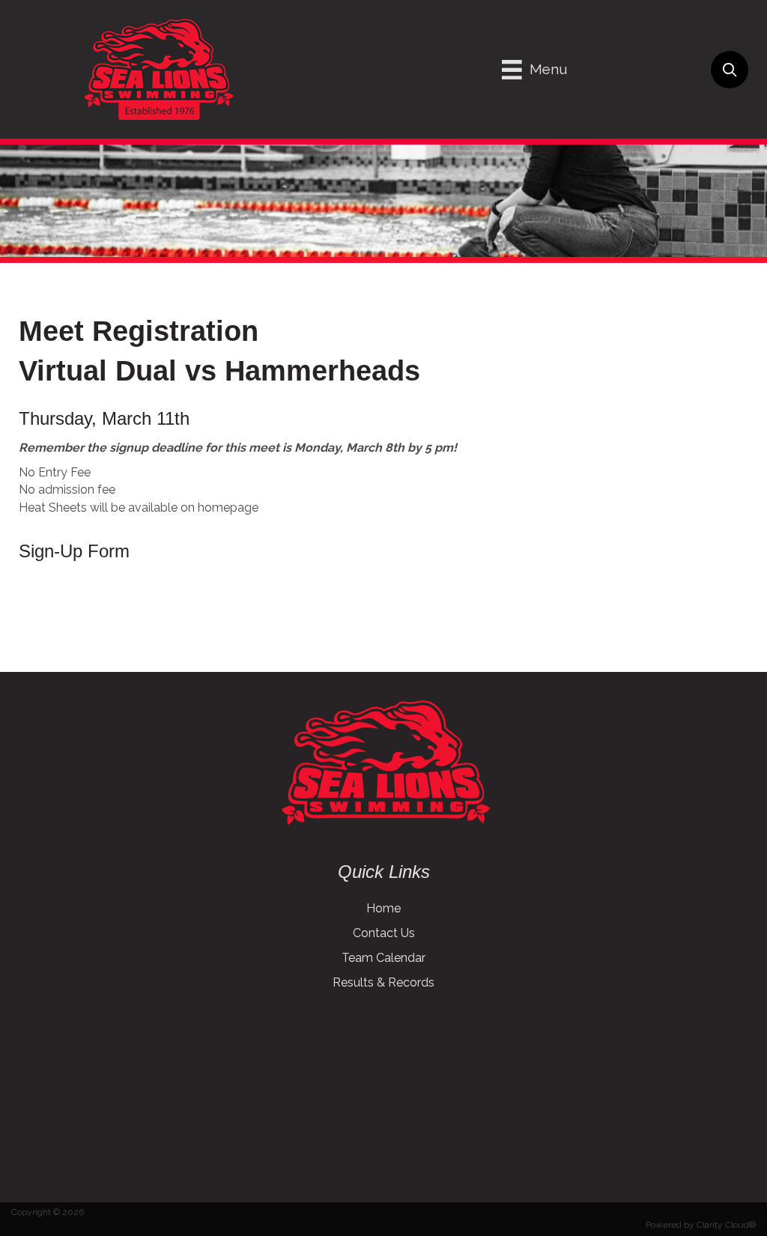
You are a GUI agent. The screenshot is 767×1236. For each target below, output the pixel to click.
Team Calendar (383, 958)
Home (383, 908)
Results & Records (383, 982)
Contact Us (384, 933)
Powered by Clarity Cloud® (701, 1225)
